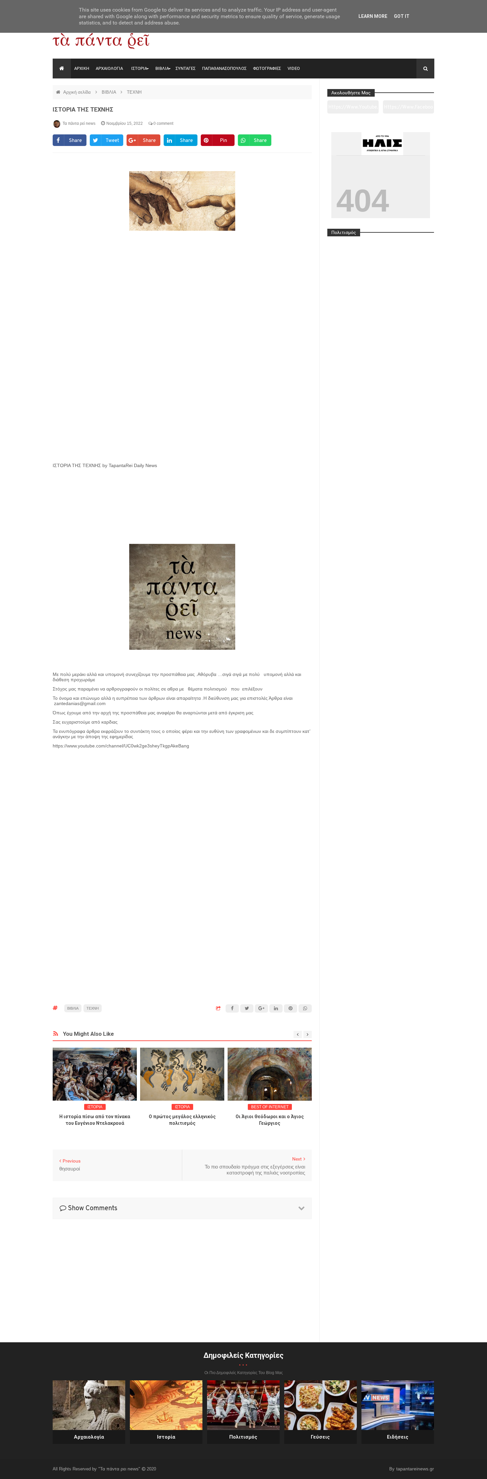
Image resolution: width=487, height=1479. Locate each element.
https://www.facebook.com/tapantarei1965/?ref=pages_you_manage (408, 109)
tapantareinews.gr (415, 1468)
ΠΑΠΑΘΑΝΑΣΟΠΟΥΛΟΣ (224, 68)
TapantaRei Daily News (133, 465)
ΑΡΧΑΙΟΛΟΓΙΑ (109, 68)
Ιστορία (166, 1437)
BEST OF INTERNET (270, 1107)
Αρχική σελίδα (77, 92)
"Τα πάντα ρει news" (119, 1468)
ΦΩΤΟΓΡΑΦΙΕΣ (267, 68)
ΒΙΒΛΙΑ (162, 68)
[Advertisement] (182, 774)
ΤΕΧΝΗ (134, 92)
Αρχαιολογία (89, 1437)
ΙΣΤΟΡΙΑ (139, 68)
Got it (401, 16)
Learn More (372, 16)
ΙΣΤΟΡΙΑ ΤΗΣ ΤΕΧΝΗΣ (83, 109)
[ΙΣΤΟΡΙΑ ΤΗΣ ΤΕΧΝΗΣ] (182, 357)
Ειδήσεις (397, 1437)
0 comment (162, 123)
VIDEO (294, 68)
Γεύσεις (320, 1437)
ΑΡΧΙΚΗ (81, 68)
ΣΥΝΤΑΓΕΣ (185, 68)
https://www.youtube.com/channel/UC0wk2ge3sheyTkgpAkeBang (353, 109)
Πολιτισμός (243, 1437)
